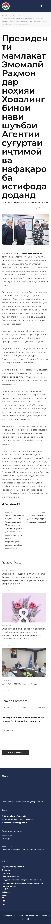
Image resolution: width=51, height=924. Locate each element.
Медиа (5, 889)
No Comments (10, 591)
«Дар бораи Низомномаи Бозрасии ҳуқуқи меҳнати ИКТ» (23, 885)
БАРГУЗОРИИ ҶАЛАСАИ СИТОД (19, 683)
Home (4, 15)
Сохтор (6, 873)
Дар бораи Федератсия (13, 867)
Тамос (5, 895)
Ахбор (14, 15)
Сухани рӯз (6, 838)
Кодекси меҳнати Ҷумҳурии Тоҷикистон (22, 880)
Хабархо (6, 892)
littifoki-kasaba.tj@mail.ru (16, 823)
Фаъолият (6, 870)
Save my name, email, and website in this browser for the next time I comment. (23, 719)
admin (7, 202)
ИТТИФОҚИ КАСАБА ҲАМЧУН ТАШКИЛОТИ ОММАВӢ (23, 849)
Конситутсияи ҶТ (11, 877)
